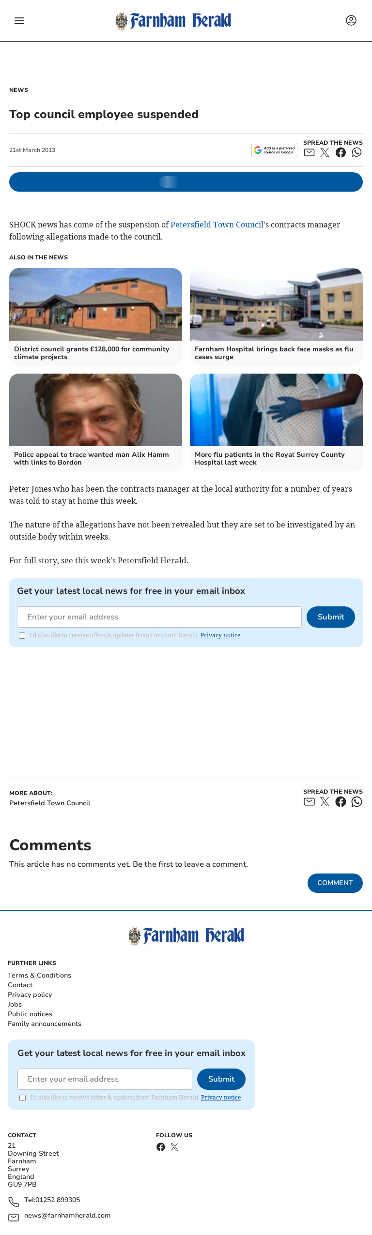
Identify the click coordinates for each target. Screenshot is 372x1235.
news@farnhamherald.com (67, 1216)
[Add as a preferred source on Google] (274, 150)
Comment (335, 883)
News (18, 90)
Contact (20, 985)
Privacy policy (30, 994)
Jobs (15, 1004)
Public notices (30, 1014)
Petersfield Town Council (217, 224)
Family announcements (44, 1023)
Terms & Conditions (39, 975)
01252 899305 (57, 1200)
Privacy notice (220, 635)
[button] (19, 20)
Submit (331, 617)
